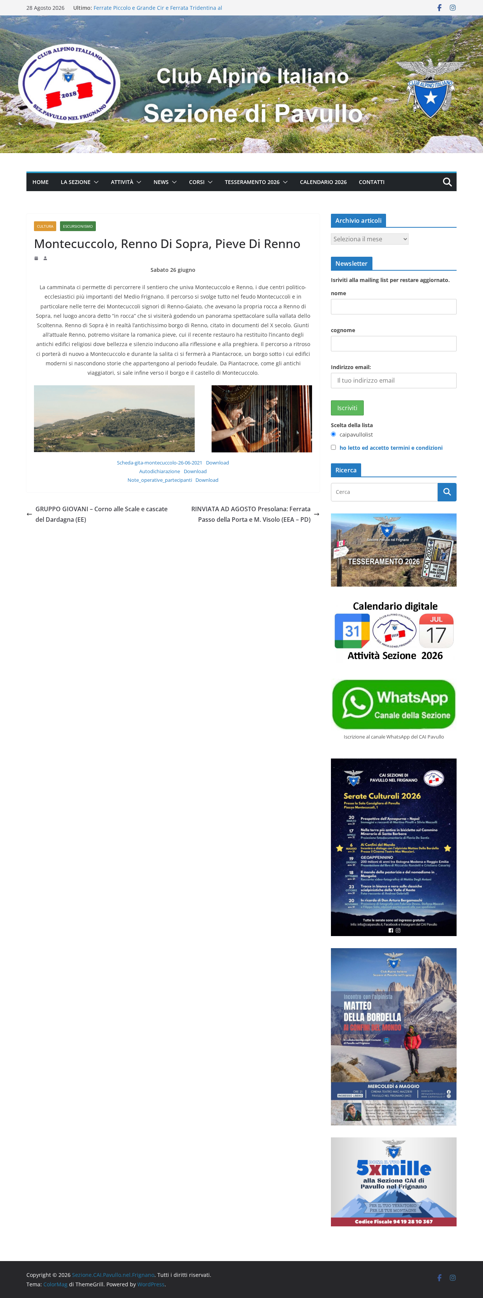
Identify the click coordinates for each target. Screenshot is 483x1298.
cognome (343, 330)
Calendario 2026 (323, 181)
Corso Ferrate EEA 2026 (123, 7)
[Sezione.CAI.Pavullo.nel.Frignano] (241, 21)
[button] (95, 182)
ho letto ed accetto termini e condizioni (391, 447)
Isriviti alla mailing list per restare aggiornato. (390, 280)
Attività (122, 181)
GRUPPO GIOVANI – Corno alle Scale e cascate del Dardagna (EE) (101, 514)
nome (338, 293)
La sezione (76, 181)
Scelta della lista (352, 425)
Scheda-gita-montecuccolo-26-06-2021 (159, 462)
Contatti (372, 181)
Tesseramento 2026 (252, 181)
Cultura (45, 226)
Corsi (197, 181)
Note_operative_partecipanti (160, 480)
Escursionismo (78, 226)
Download (217, 462)
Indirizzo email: (351, 367)
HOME (40, 181)
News (161, 181)
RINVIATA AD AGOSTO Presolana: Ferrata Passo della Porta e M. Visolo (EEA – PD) (251, 514)
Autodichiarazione (159, 471)
